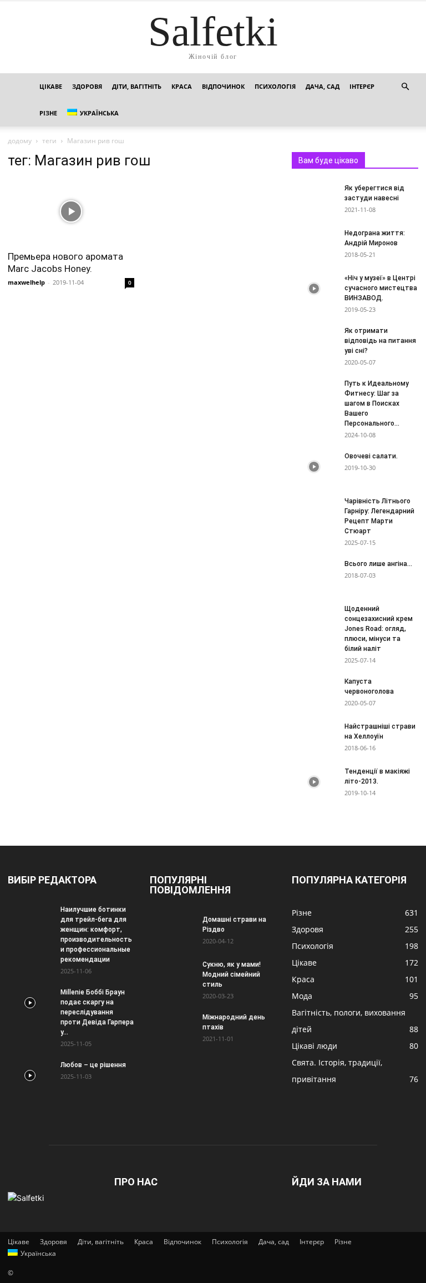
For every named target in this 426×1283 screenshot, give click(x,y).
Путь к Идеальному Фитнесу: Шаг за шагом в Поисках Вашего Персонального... (376, 403)
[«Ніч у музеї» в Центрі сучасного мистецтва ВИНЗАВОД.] (314, 288)
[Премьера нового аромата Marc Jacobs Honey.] (71, 211)
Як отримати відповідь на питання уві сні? (380, 341)
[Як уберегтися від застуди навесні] (314, 198)
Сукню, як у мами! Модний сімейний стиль (231, 974)
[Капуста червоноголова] (314, 692)
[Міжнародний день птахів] (172, 1027)
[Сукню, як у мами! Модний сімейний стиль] (172, 975)
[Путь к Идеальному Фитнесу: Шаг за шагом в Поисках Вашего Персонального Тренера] (314, 394)
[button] (405, 87)
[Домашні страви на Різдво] (172, 930)
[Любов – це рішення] (30, 1075)
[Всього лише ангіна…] (314, 574)
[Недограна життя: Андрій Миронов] (314, 243)
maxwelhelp (26, 282)
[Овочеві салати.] (314, 466)
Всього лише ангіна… (378, 564)
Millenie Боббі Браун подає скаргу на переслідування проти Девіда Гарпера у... (97, 1012)
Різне (48, 113)
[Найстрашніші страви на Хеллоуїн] (314, 736)
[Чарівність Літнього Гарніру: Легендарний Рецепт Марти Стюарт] (314, 511)
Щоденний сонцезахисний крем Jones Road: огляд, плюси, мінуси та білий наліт (378, 629)
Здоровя (87, 86)
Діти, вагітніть (136, 86)
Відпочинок (223, 86)
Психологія (275, 86)
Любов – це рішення (93, 1065)
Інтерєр (361, 86)
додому (20, 140)
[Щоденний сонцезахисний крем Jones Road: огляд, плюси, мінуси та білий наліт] (314, 619)
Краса (181, 86)
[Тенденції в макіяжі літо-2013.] (314, 781)
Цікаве (50, 86)
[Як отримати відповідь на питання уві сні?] (314, 341)
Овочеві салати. (371, 456)
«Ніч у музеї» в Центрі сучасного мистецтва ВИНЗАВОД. (380, 288)
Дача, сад (322, 86)
